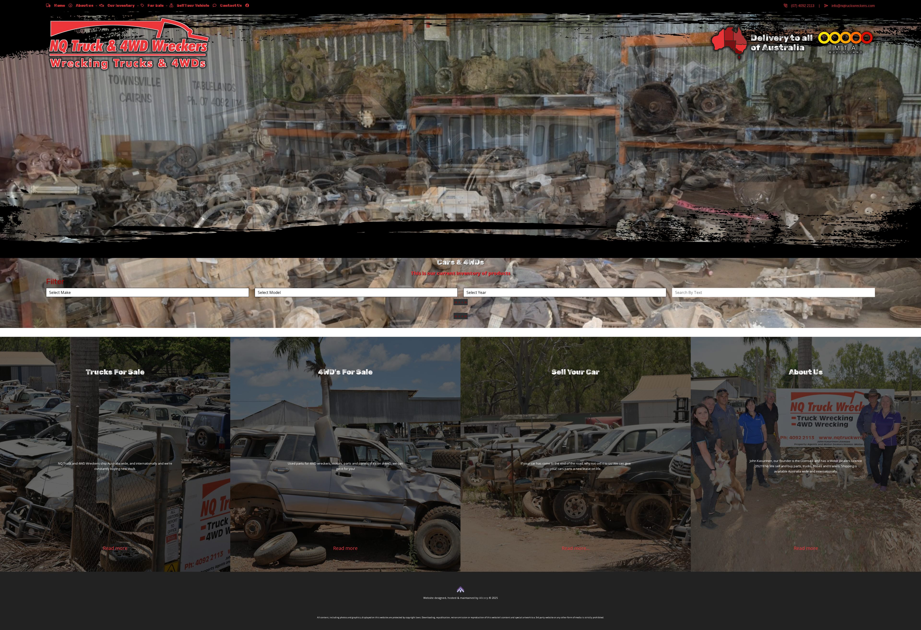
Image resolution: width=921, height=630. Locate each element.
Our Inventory (119, 5)
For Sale (154, 5)
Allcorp (483, 598)
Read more (115, 548)
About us (82, 5)
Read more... (576, 548)
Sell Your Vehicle (191, 5)
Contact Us (229, 5)
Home (58, 5)
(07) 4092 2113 (800, 6)
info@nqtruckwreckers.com (851, 6)
